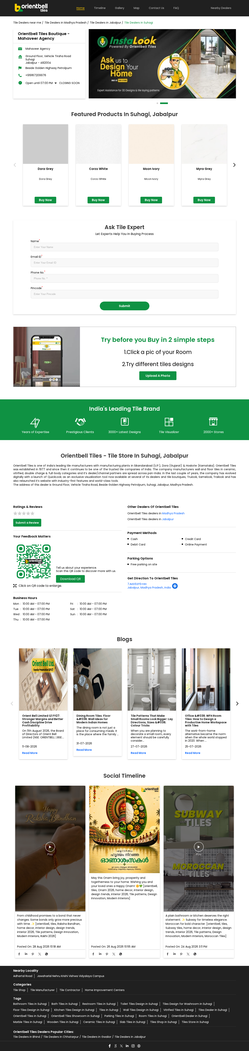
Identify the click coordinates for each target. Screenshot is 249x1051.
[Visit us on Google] (116, 1046)
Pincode (37, 288)
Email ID (36, 256)
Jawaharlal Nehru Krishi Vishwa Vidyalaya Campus (70, 976)
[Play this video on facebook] (50, 849)
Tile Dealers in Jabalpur (130, 1037)
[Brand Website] (139, 1046)
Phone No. (38, 272)
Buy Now (45, 200)
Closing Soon (69, 83)
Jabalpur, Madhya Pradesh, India (149, 587)
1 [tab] (158, 103)
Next (233, 165)
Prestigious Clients (80, 432)
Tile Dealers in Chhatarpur (61, 1037)
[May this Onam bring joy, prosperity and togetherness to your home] (124, 830)
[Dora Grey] (45, 144)
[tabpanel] (162, 64)
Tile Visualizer (169, 432)
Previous (15, 165)
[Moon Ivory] (151, 144)
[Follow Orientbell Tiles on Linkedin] (127, 1046)
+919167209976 (35, 75)
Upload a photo (158, 375)
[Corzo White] (98, 144)
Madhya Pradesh (173, 513)
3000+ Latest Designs (124, 432)
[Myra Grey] (204, 144)
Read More (30, 753)
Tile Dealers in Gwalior (96, 1037)
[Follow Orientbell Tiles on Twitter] (121, 1046)
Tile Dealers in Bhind (26, 1037)
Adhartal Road (22, 976)
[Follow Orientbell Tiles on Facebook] (110, 1046)
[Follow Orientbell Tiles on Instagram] (133, 1046)
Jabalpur (168, 519)
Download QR (70, 579)
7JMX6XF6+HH (136, 584)
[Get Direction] (175, 588)
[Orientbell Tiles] (31, 8)
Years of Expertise (35, 432)
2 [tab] (161, 103)
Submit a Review (27, 523)
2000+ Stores (213, 432)
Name (35, 241)
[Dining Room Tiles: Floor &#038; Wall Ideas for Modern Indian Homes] (97, 679)
